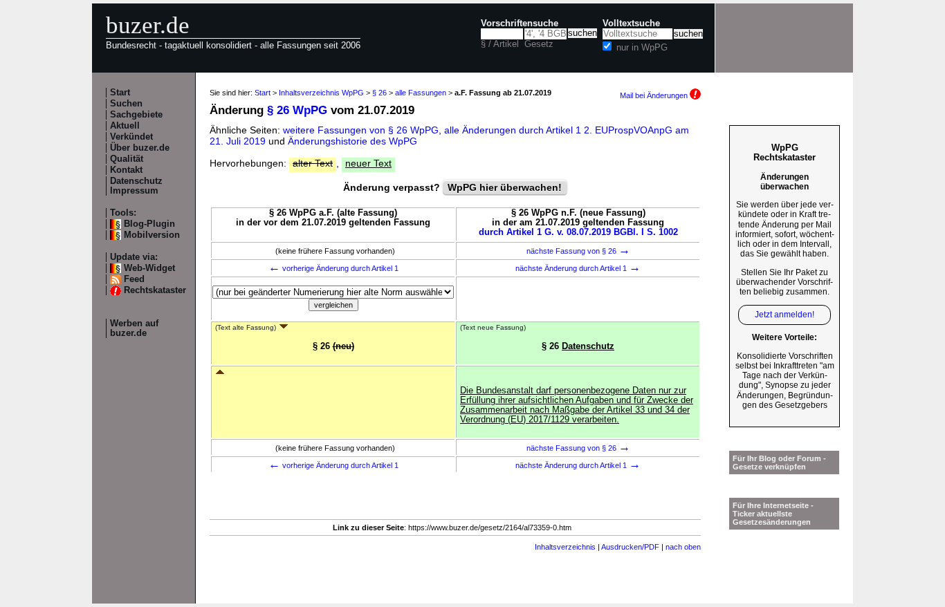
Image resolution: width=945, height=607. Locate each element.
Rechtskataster (155, 290)
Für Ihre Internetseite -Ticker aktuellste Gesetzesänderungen (773, 513)
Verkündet (131, 137)
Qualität (126, 159)
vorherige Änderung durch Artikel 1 (333, 268)
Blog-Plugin (149, 224)
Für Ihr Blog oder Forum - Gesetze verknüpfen (779, 462)
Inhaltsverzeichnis (565, 547)
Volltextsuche (631, 23)
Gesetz (538, 44)
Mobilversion (152, 235)
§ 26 (379, 92)
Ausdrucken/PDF (630, 547)
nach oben (683, 547)
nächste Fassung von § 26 (578, 251)
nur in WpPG (642, 48)
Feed (134, 279)
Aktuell (125, 126)
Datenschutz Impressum (136, 186)
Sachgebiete (136, 115)
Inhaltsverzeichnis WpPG (321, 92)
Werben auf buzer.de (134, 328)
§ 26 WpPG (297, 110)
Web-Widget (149, 268)
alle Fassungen (420, 92)
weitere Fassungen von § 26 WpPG (361, 130)
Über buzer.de (139, 148)
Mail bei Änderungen (655, 95)
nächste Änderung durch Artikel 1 (578, 268)
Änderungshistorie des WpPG (352, 141)
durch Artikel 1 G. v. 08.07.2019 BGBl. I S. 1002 (578, 232)
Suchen (126, 104)
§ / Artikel (500, 44)
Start (120, 92)
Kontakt (126, 170)
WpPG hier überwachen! (505, 187)
